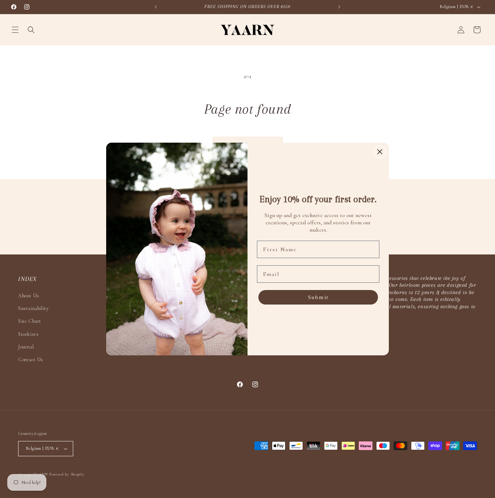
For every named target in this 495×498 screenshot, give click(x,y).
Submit (318, 297)
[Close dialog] (379, 151)
